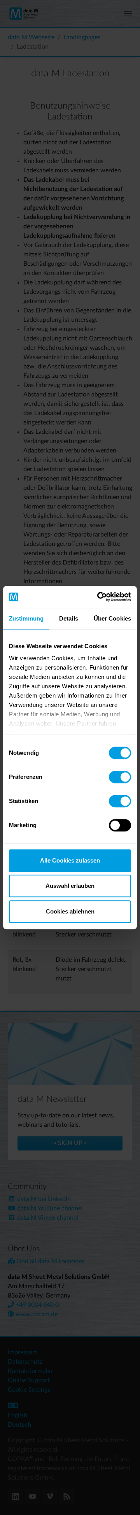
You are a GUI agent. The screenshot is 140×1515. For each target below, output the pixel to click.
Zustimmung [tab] (26, 618)
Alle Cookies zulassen (70, 860)
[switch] (120, 777)
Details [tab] (68, 618)
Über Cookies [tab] (112, 618)
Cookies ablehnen (70, 911)
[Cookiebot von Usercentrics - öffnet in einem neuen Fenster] (98, 597)
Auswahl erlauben (70, 885)
